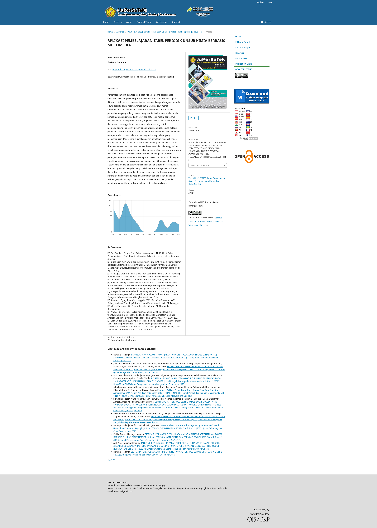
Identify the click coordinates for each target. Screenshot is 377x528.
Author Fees (241, 58)
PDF (194, 117)
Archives (118, 22)
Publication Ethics (243, 63)
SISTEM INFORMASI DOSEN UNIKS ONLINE (153, 451)
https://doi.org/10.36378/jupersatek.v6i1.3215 (134, 69)
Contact (176, 22)
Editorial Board (242, 42)
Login (270, 2)
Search (267, 22)
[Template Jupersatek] (251, 102)
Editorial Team (144, 22)
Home (106, 22)
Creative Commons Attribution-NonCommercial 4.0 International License (206, 221)
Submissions (161, 22)
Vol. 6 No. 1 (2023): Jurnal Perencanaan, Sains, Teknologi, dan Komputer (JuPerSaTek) (165, 31)
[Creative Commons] (241, 77)
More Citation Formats (200, 165)
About (129, 22)
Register (260, 2)
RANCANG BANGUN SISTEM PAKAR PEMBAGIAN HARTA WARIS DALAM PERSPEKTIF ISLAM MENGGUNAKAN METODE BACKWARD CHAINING (168, 444)
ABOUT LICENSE (243, 69)
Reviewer (239, 52)
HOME (238, 36)
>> (114, 459)
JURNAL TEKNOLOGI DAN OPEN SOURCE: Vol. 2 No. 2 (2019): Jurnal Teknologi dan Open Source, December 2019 (167, 453)
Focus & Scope (242, 47)
